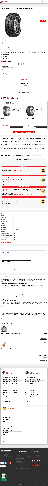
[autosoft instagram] (21, 64)
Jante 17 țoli (29, 401)
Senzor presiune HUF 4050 (8, 348)
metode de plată (11, 179)
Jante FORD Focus (31, 392)
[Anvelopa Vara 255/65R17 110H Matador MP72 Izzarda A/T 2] (12, 110)
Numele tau (4, 265)
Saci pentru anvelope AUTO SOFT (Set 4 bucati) (13, 333)
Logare (43, 0)
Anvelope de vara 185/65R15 (10, 381)
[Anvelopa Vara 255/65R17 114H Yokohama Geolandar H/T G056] (36, 110)
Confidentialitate (8, 428)
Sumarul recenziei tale (7, 261)
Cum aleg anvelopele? (7, 242)
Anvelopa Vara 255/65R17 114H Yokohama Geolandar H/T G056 (34, 117)
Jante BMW (29, 396)
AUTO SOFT (4, 1)
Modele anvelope (8, 394)
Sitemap (6, 432)
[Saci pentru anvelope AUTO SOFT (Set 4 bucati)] (4, 329)
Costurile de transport (6, 189)
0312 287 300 (6, 98)
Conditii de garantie (8, 430)
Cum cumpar (7, 419)
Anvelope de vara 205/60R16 (10, 386)
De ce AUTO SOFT (8, 413)
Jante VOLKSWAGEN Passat (33, 379)
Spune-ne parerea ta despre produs (9, 254)
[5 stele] (8, 252)
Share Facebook (19, 64)
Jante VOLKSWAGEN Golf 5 (33, 381)
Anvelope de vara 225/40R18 (10, 388)
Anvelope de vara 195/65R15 (10, 379)
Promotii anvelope (8, 426)
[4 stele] (7, 252)
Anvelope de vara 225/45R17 (10, 383)
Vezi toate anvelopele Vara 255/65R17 (24, 132)
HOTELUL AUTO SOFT (17, 170)
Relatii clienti (7, 434)
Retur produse (7, 421)
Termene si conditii (8, 415)
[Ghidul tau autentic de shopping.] (3, 466)
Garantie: (22, 89)
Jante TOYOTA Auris (31, 388)
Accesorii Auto (7, 439)
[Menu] (47, 1)
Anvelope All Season (8, 399)
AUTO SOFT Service (37, 406)
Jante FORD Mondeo (31, 390)
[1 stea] (5, 252)
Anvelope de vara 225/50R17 (10, 392)
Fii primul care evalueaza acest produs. (10, 50)
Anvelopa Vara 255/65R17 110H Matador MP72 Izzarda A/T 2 (11, 117)
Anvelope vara (7, 396)
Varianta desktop (24, 484)
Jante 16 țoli (29, 399)
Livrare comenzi (8, 417)
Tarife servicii (7, 423)
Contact (6, 437)
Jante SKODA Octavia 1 (32, 394)
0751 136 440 (19, 454)
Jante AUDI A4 (30, 383)
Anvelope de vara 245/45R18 (10, 390)
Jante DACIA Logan (31, 386)
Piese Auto (6, 441)
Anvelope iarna (7, 401)
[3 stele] (6, 252)
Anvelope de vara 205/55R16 (10, 377)
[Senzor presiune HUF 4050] (4, 344)
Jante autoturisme (31, 377)
